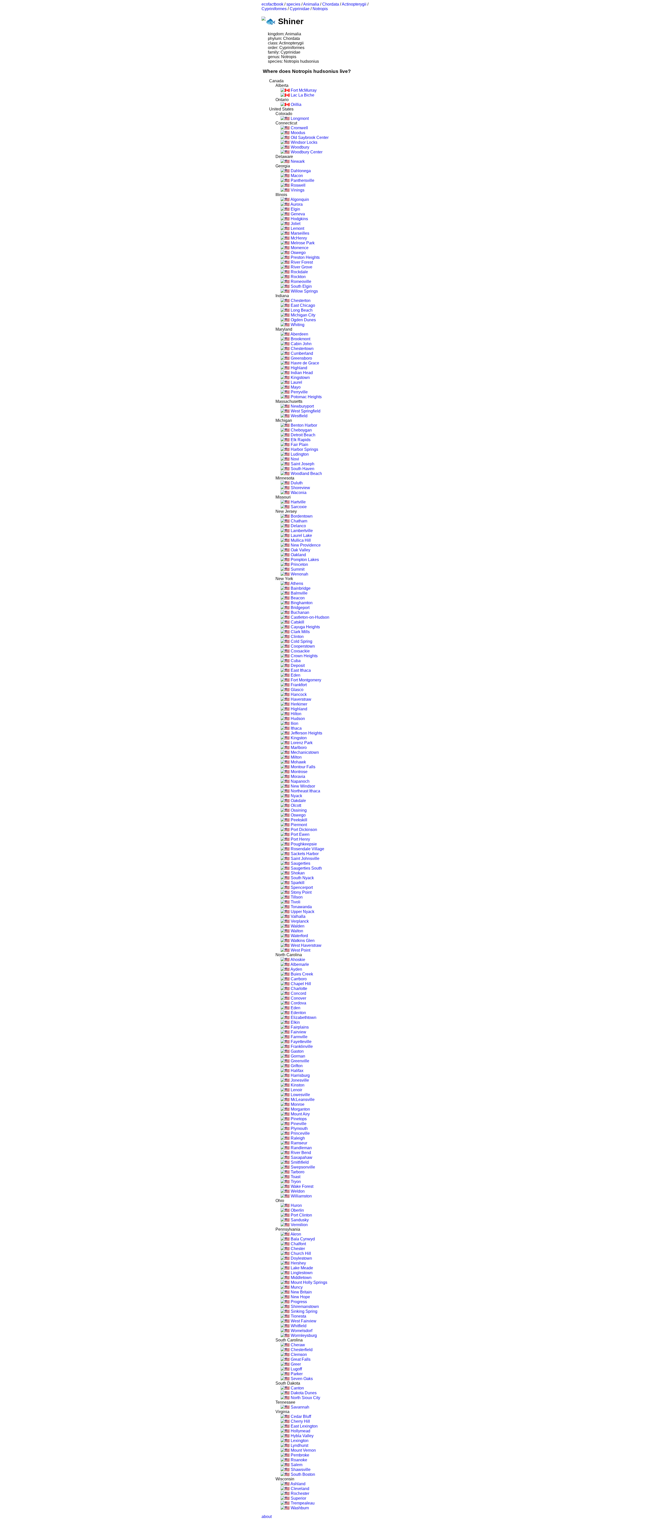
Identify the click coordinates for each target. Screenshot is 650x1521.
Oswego (298, 252)
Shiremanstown (304, 1306)
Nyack (296, 796)
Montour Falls (302, 767)
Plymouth (299, 1128)
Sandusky (299, 1220)
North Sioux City (305, 1398)
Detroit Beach (302, 435)
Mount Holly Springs (308, 1282)
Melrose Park (302, 243)
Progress (298, 1302)
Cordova (298, 1003)
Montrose (298, 772)
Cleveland (299, 1488)
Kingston (298, 738)
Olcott (295, 805)
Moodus (297, 133)
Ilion (294, 723)
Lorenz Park (301, 743)
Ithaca (296, 728)
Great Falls (300, 1359)
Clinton (297, 636)
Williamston (301, 1196)
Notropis (320, 9)
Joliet (295, 223)
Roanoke (298, 1460)
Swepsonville (302, 1167)
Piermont (298, 825)
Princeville (300, 1133)
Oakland (298, 555)
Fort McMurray (303, 90)
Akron (295, 1234)
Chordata (330, 4)
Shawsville (300, 1469)
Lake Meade (301, 1268)
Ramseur (298, 1143)
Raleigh (297, 1138)
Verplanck (299, 921)
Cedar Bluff (300, 1416)
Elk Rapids (300, 440)
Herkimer (298, 704)
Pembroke (299, 1455)
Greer (295, 1364)
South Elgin (301, 286)
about (267, 1516)
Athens (296, 583)
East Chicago (302, 305)
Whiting (297, 325)
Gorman (297, 1056)
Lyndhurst (299, 1445)
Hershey (298, 1263)
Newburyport (302, 406)
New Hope (300, 1297)
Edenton (298, 1013)
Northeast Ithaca (305, 791)
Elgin (295, 209)
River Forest (301, 262)
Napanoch (300, 781)
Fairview (298, 1032)
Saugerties (300, 863)
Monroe (297, 1104)
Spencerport (301, 887)
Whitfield (298, 1326)
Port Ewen (300, 834)
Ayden (296, 969)
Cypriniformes (274, 9)
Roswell (297, 185)
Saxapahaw (301, 1157)
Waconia (298, 492)
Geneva (297, 214)
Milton (296, 757)
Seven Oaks (301, 1378)
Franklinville (301, 1046)
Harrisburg (300, 1075)
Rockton (298, 277)
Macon (296, 175)
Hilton (295, 714)
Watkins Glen (302, 940)
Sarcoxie (298, 507)
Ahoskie (297, 959)
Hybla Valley (302, 1436)
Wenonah (299, 574)
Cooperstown (302, 646)
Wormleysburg (303, 1335)
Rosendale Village (307, 849)
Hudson (297, 718)
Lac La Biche (302, 95)
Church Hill (300, 1253)
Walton (296, 931)
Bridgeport (300, 607)
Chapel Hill (300, 984)
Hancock (298, 694)
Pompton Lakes (304, 559)
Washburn (299, 1508)
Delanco (298, 526)
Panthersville (302, 180)
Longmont (299, 118)
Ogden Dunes (303, 320)
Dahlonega (300, 171)
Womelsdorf (301, 1330)
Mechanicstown (304, 752)
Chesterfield (301, 1350)
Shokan (297, 873)
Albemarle (299, 964)
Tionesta (298, 1316)
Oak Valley (300, 550)
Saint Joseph (302, 464)
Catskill (297, 622)
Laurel (296, 382)
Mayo (295, 387)
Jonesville (299, 1080)
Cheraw (297, 1345)
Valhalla (297, 916)
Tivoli (295, 902)
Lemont (297, 228)
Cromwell (299, 128)
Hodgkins (299, 219)
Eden (295, 675)
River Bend (300, 1152)
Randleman (301, 1148)
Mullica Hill (300, 540)
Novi (294, 459)
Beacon (297, 598)
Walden (297, 926)
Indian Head (301, 373)
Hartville (298, 502)
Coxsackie (300, 651)
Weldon (297, 1191)
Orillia (295, 104)
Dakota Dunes (303, 1393)
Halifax (296, 1070)
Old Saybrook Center (309, 137)
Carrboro (298, 979)
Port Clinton (301, 1215)
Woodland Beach (306, 473)
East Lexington (304, 1426)
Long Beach (301, 310)
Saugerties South (306, 868)
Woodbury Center (306, 152)
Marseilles (299, 233)
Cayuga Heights (305, 627)
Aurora (296, 204)
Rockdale (299, 272)
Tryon (295, 1181)
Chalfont (298, 1244)
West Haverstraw (305, 945)
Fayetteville (301, 1041)
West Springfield (305, 411)
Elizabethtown (303, 1017)
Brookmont (300, 339)
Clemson (298, 1354)
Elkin (295, 1022)
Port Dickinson (303, 829)
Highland (298, 368)
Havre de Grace (304, 363)
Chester (297, 1248)
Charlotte (298, 988)
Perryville (299, 392)
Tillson (296, 897)
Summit (297, 569)
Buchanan (299, 612)
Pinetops (298, 1119)
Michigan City (302, 315)
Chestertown (302, 348)
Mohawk (298, 762)
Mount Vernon (303, 1450)
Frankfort (298, 685)
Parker (296, 1374)
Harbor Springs (304, 449)
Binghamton (301, 603)
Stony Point (301, 892)
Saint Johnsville (304, 858)
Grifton (296, 1066)
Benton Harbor (303, 425)
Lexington (299, 1440)
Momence (299, 248)
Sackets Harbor (304, 854)
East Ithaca (300, 670)
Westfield (298, 416)
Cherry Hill (300, 1421)
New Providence (305, 545)
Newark (297, 161)
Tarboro (297, 1172)
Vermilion (299, 1225)
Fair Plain (299, 444)
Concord (298, 993)
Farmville (298, 1037)
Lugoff (296, 1369)
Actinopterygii (354, 4)
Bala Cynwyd (302, 1239)
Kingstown (300, 377)
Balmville (298, 593)
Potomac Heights (306, 397)
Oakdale (298, 800)
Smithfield (299, 1162)
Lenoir (296, 1090)
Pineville (298, 1124)
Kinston (297, 1085)
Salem (296, 1465)
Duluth (296, 483)
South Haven (302, 469)
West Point (300, 950)
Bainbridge (300, 588)
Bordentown (301, 516)
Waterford (299, 936)
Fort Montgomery (305, 680)
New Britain (301, 1292)
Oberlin (297, 1210)
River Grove (301, 267)
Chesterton (300, 300)
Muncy (296, 1287)
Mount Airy (300, 1114)
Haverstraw (300, 699)
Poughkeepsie (303, 844)
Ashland (297, 1484)
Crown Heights (304, 656)
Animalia (311, 4)
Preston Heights (305, 257)
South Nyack (302, 878)
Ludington (299, 454)
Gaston (297, 1051)
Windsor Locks (303, 142)
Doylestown (301, 1258)
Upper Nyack (302, 911)
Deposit (297, 665)
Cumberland (301, 353)
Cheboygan (301, 430)
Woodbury (299, 147)
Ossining (298, 810)
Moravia (297, 776)
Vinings (297, 190)
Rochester (299, 1493)
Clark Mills (300, 632)
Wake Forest (301, 1186)
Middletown (301, 1277)
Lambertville (301, 531)
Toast (295, 1177)
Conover (298, 998)
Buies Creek (301, 974)
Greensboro (301, 358)
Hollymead (300, 1431)
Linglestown (301, 1273)
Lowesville (300, 1095)
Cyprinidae (300, 9)
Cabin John (301, 344)
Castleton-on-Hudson (309, 617)
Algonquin (299, 199)
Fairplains (299, 1027)
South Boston (302, 1474)
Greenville (299, 1061)
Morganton (300, 1109)
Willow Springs (304, 291)
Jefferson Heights (306, 733)
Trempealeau (302, 1503)
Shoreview (300, 488)
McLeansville (302, 1099)
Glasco (296, 689)
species (293, 4)
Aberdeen (299, 334)
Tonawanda (301, 907)
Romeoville (300, 281)
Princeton (299, 564)
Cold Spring (301, 641)
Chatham (298, 521)
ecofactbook (272, 4)
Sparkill (297, 882)
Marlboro (298, 747)
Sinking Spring (303, 1311)
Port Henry (300, 839)
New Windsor (302, 786)
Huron (296, 1205)
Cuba (295, 661)
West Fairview (303, 1321)
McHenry (298, 238)
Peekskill (298, 820)
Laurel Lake (301, 535)
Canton (297, 1388)
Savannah (299, 1407)
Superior (298, 1498)
